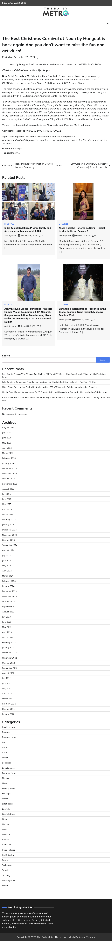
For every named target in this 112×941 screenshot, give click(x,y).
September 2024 (9, 545)
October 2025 (8, 478)
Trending (6, 875)
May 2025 (6, 504)
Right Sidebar (8, 855)
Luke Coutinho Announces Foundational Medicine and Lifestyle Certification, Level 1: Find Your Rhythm (49, 382)
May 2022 (6, 688)
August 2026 (8, 427)
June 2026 (6, 437)
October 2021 (8, 709)
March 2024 (7, 576)
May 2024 (6, 565)
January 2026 (8, 463)
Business (6, 732)
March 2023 (7, 637)
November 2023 (9, 596)
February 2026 (9, 458)
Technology (7, 865)
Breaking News (9, 727)
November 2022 (9, 658)
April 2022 (7, 693)
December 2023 (9, 591)
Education (6, 762)
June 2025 (6, 499)
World (5, 885)
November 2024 (9, 535)
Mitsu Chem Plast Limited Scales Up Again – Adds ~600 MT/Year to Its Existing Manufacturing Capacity (49, 387)
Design (5, 757)
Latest (5, 798)
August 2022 (8, 673)
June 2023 (6, 622)
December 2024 (9, 529)
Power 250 (7, 844)
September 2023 (9, 606)
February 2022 (9, 703)
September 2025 (9, 483)
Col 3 (4, 752)
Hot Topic (6, 793)
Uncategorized (8, 880)
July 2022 (6, 678)
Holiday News (8, 788)
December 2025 (9, 468)
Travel (5, 870)
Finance (5, 778)
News (4, 829)
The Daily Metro (45, 937)
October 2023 (8, 601)
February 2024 (9, 581)
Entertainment (8, 768)
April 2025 (7, 509)
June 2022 (6, 683)
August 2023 (8, 611)
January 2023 (8, 647)
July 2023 (6, 617)
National (6, 824)
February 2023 (9, 642)
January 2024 (8, 586)
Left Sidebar (7, 803)
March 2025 (7, 514)
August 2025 (8, 489)
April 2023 (7, 632)
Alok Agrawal (10, 235)
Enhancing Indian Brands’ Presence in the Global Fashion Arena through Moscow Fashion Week (82, 312)
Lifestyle (17, 148)
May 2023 (6, 627)
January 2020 (8, 714)
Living (4, 819)
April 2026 (7, 448)
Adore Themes (87, 937)
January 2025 (8, 524)
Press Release (8, 850)
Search (6, 355)
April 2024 (7, 570)
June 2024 (6, 560)
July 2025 (6, 494)
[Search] (107, 23)
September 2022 (9, 668)
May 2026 (6, 442)
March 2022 (7, 698)
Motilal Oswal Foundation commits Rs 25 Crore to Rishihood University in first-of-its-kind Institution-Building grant (55, 392)
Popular (5, 839)
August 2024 (8, 550)
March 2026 (7, 453)
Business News (9, 737)
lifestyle (15, 152)
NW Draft (6, 834)
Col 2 (4, 747)
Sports (5, 860)
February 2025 (9, 519)
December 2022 (9, 652)
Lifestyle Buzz (8, 814)
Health (5, 783)
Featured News (9, 773)
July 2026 (6, 432)
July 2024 (6, 555)
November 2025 (9, 473)
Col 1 (4, 742)
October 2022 (8, 663)
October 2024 (8, 540)
